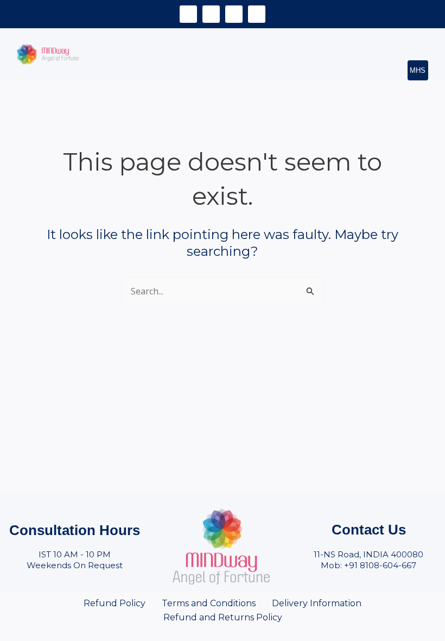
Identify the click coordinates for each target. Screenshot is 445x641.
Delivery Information (316, 603)
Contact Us (369, 529)
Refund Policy (114, 603)
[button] (411, 38)
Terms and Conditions (209, 603)
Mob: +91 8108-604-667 (368, 565)
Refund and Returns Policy (222, 617)
